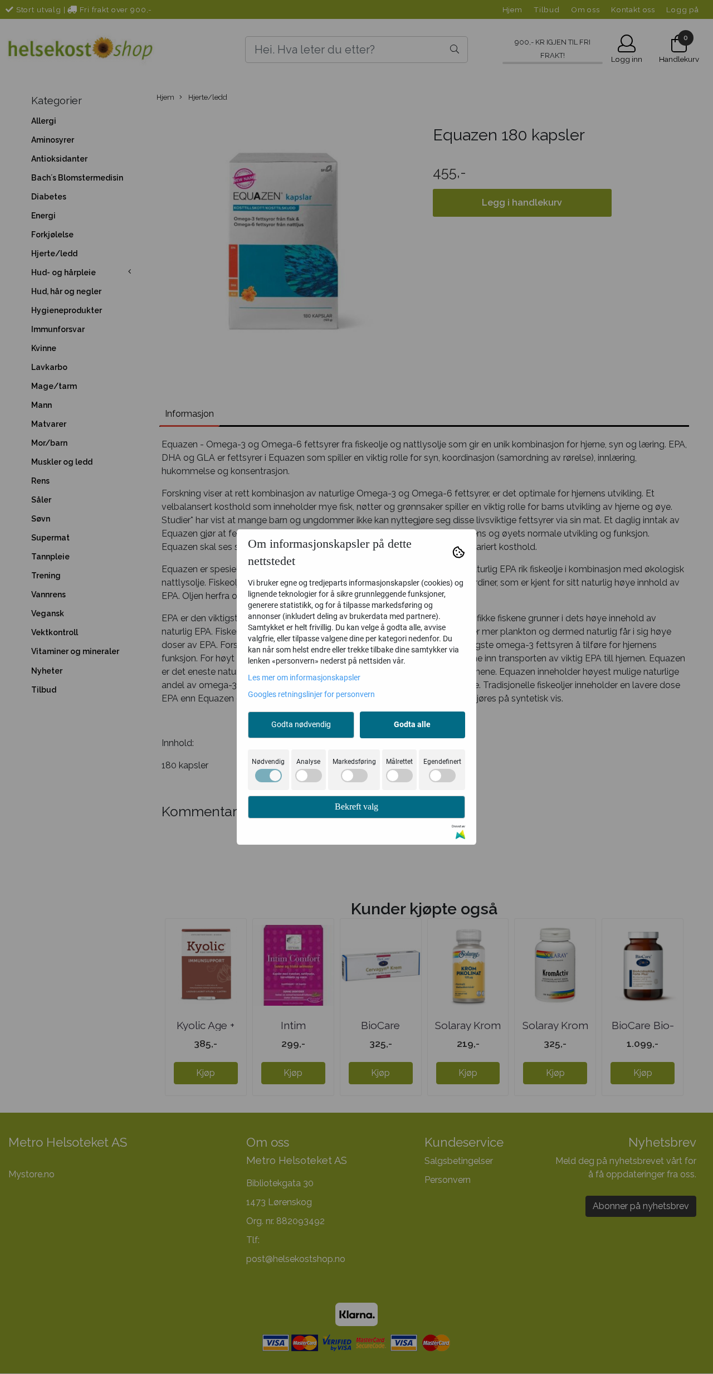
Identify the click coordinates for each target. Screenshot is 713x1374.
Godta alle (412, 724)
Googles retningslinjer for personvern (311, 694)
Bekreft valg (356, 806)
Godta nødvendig (301, 724)
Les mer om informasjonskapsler (304, 677)
